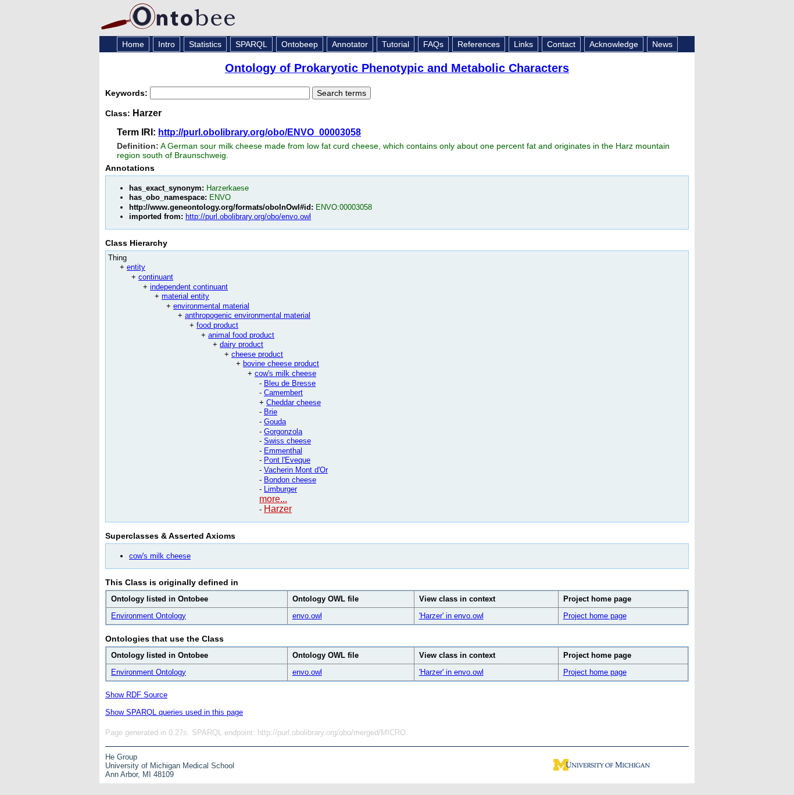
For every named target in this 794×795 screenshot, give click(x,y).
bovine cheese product (281, 363)
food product (217, 325)
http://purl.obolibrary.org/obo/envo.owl (248, 216)
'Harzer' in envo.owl (451, 615)
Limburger (280, 489)
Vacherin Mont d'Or (296, 469)
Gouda (275, 421)
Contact (561, 44)
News (662, 44)
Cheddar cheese (293, 402)
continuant (155, 277)
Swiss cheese (287, 440)
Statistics (205, 44)
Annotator (350, 44)
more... (273, 499)
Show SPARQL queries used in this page (174, 712)
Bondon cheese (290, 479)
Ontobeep (299, 44)
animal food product (241, 335)
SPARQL (251, 44)
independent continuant (189, 286)
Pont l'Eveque (287, 460)
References (478, 44)
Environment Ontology (148, 615)
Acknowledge (613, 44)
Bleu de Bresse (290, 383)
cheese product (257, 354)
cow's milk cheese (285, 373)
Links (523, 44)
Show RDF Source (136, 694)
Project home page (595, 615)
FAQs (433, 44)
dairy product (241, 344)
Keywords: (127, 93)
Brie (270, 411)
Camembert (283, 392)
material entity (185, 296)
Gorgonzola (283, 431)
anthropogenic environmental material (247, 315)
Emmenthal (283, 450)
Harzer (278, 509)
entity (136, 267)
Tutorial (395, 44)
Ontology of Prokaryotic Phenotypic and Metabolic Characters (397, 68)
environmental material (211, 306)
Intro (166, 44)
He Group (121, 757)
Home (133, 44)
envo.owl (307, 615)
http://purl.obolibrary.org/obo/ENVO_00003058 (259, 132)
